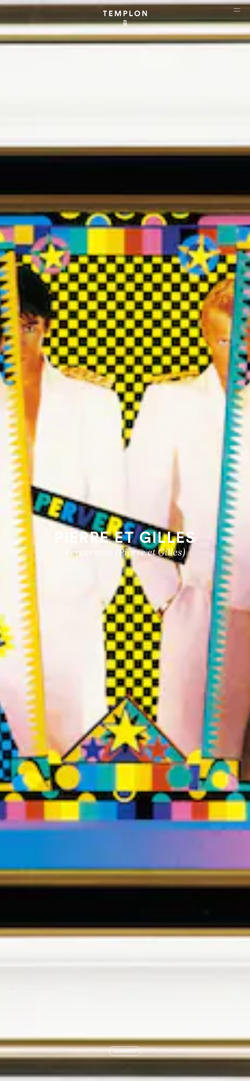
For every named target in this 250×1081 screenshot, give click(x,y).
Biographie (125, 1051)
